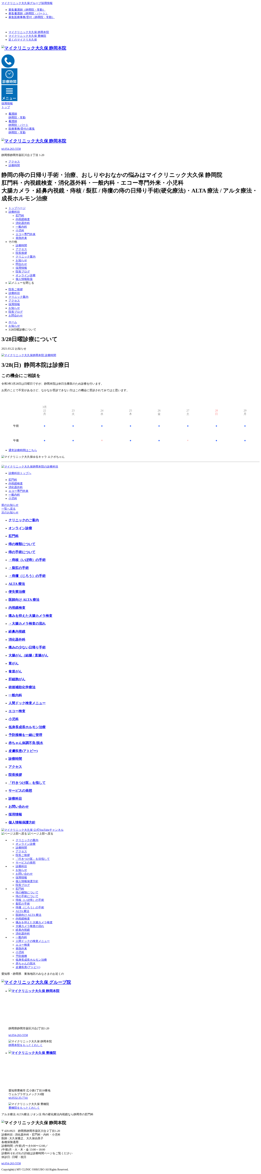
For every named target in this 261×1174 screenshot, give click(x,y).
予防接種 (21, 955)
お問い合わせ (19, 806)
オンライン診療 (26, 275)
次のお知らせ (9, 512)
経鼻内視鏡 (17, 631)
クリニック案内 (26, 256)
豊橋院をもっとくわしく (24, 1107)
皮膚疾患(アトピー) (23, 751)
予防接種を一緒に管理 (25, 735)
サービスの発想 (20, 790)
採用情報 (21, 267)
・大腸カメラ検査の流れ (27, 623)
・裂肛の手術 (19, 568)
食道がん (15, 671)
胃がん (14, 663)
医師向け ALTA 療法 (24, 599)
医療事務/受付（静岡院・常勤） (32, 17)
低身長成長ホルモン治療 (27, 727)
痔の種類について (22, 544)
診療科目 (14, 211)
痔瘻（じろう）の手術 (30, 907)
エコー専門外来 (26, 234)
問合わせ (21, 264)
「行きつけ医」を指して (27, 783)
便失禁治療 (17, 591)
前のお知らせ (9, 504)
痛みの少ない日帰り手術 (27, 647)
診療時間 (14, 165)
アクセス (14, 161)
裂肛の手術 (23, 903)
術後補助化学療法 (22, 687)
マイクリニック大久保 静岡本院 (29, 32)
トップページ (17, 208)
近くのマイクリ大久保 (23, 39)
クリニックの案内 (27, 840)
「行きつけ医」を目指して (33, 858)
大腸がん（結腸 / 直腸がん (28, 655)
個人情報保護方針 (22, 822)
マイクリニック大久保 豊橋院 (27, 35)
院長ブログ (23, 271)
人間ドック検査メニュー (27, 703)
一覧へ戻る (8, 508)
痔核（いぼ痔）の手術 (30, 899)
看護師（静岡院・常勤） (27, 9)
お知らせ (21, 260)
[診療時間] (28, 355)
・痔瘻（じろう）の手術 (27, 576)
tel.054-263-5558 (11, 148)
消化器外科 (23, 223)
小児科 (20, 230)
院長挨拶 (21, 252)
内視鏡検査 (23, 219)
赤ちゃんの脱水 (26, 963)
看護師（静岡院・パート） (28, 13)
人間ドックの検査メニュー (33, 941)
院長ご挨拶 (16, 289)
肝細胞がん (17, 679)
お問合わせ (16, 315)
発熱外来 (21, 237)
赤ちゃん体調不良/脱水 (26, 743)
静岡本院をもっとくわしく (26, 1045)
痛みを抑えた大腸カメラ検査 (30, 616)
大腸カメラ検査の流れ (30, 926)
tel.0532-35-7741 (18, 1097)
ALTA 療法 (17, 584)
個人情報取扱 (24, 279)
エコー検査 (17, 711)
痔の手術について (22, 552)
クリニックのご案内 (24, 520)
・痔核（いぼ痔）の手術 (27, 560)
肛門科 (20, 215)
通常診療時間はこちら (23, 450)
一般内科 (21, 226)
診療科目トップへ (20, 473)
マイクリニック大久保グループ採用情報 (27, 3)
